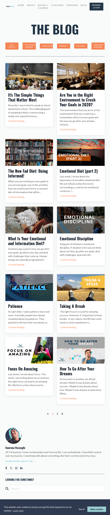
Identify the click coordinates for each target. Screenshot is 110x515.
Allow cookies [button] (96, 509)
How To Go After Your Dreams (77, 371)
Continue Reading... (16, 121)
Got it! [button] (82, 509)
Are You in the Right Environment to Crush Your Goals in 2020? (77, 100)
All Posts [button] (12, 46)
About (31, 5)
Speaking (72, 5)
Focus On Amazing (23, 368)
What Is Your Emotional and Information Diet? (27, 241)
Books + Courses (43, 6)
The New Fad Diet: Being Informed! (28, 173)
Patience (15, 306)
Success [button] (81, 46)
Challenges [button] (47, 46)
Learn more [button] (18, 511)
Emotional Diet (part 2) (79, 171)
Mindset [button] (63, 46)
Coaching (57, 5)
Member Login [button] (96, 6)
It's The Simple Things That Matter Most (26, 97)
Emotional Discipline (76, 238)
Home (21, 5)
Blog (84, 5)
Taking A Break (72, 306)
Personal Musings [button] (99, 46)
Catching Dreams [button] (30, 46)
